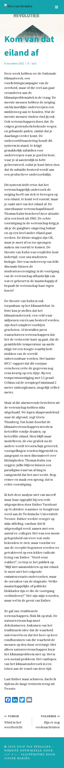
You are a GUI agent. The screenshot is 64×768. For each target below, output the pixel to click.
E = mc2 (32, 63)
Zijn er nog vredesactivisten (48, 722)
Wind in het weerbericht (13, 722)
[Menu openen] (56, 7)
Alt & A (10, 754)
